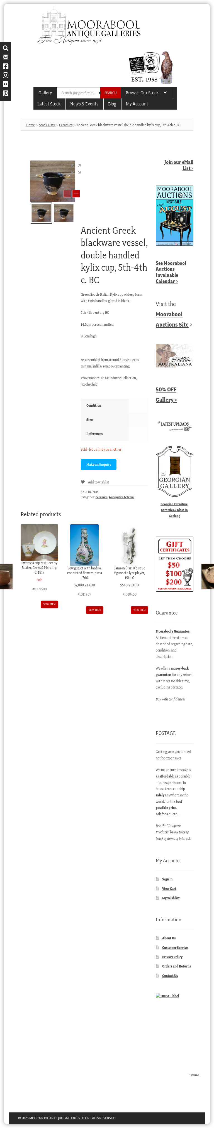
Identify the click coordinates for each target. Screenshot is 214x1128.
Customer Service (175, 948)
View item (49, 604)
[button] (76, 169)
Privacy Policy (172, 957)
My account (137, 104)
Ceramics (65, 125)
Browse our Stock (142, 92)
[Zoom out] (67, 194)
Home (30, 125)
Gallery (45, 92)
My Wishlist (171, 898)
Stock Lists (47, 125)
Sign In (167, 879)
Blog (112, 104)
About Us (169, 938)
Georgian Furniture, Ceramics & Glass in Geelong (174, 510)
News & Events (84, 104)
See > (171, 272)
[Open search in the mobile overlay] (89, 92)
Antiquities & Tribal (121, 497)
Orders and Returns (176, 966)
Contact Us (170, 976)
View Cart (169, 889)
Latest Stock (48, 104)
